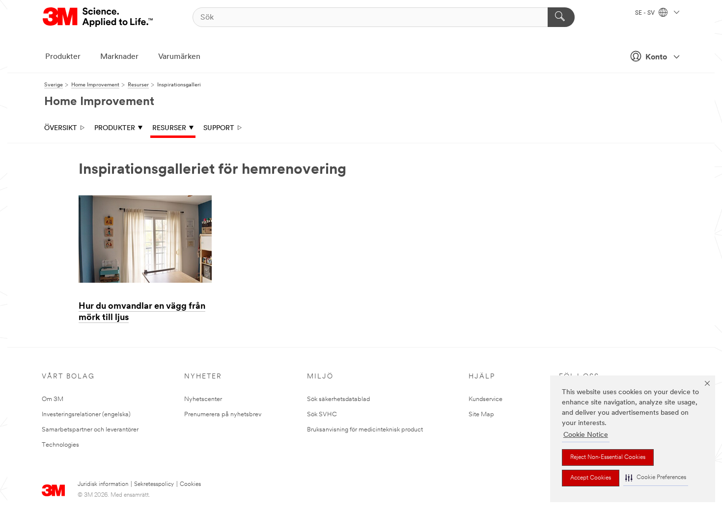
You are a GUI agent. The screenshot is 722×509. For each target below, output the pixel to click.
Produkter (63, 57)
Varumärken (179, 57)
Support (218, 128)
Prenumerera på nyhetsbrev (222, 414)
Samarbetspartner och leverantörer (90, 430)
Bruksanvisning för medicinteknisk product (365, 430)
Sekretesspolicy (154, 484)
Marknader (119, 57)
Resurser (169, 128)
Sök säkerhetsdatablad (338, 399)
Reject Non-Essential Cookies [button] (607, 457)
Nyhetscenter (203, 399)
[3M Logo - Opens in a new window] (98, 17)
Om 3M (52, 399)
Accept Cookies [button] (590, 478)
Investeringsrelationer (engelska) (86, 414)
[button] (655, 478)
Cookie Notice (585, 435)
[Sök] (561, 17)
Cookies (190, 484)
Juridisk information (103, 484)
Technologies (60, 445)
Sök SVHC (322, 414)
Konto (656, 57)
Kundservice (485, 399)
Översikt (60, 128)
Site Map (481, 414)
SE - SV (645, 13)
